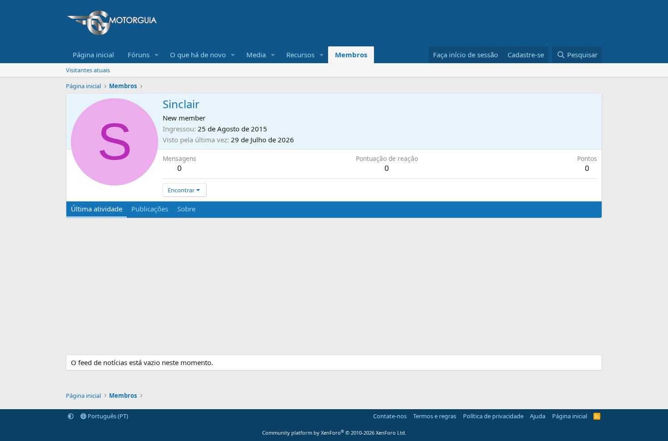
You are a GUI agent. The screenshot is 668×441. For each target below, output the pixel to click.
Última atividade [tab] (96, 208)
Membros (351, 54)
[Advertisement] (436, 23)
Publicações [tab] (149, 208)
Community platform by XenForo (334, 432)
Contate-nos (390, 416)
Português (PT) (107, 416)
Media (256, 54)
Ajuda (537, 416)
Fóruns (139, 54)
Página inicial (93, 54)
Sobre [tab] (186, 208)
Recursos (300, 54)
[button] (156, 54)
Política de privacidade (493, 416)
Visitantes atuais (88, 70)
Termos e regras (434, 416)
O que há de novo (198, 54)
